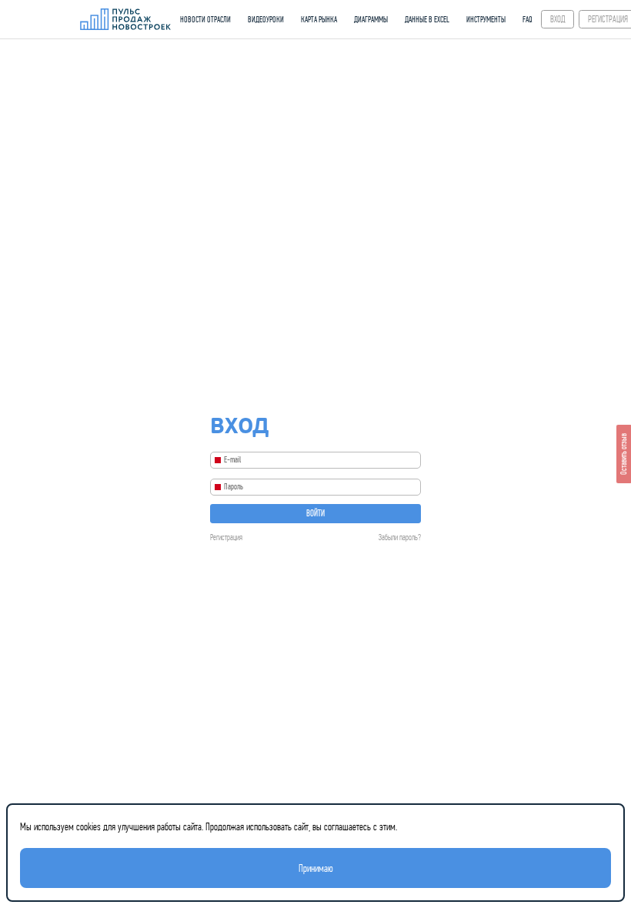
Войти (315, 513)
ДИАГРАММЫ (371, 20)
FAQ (527, 20)
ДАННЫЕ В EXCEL (427, 20)
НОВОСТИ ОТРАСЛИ (205, 20)
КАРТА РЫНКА (319, 20)
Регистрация (226, 537)
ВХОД (557, 19)
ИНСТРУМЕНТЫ (486, 20)
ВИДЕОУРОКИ (266, 20)
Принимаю (316, 868)
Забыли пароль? (400, 537)
